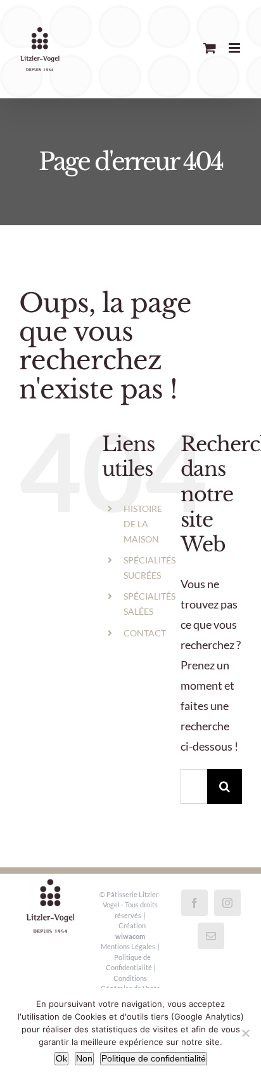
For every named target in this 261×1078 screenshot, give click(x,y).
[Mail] (211, 936)
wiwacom (130, 936)
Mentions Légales (128, 946)
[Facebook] (194, 903)
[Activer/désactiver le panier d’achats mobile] (209, 48)
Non (84, 1058)
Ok (61, 1058)
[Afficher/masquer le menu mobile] (235, 48)
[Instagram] (227, 903)
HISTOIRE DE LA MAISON (143, 523)
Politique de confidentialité (153, 1058)
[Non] (245, 1033)
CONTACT (145, 633)
